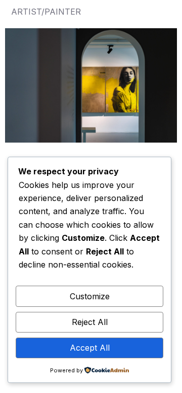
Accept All (90, 348)
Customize (90, 296)
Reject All (90, 322)
